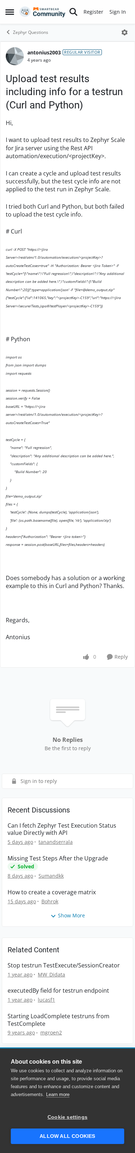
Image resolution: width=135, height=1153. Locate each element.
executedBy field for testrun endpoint (58, 990)
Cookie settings (67, 1117)
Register (93, 11)
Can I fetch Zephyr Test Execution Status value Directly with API (62, 829)
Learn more (57, 1094)
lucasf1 (46, 999)
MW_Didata (51, 974)
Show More (71, 915)
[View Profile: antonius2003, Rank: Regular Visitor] (15, 56)
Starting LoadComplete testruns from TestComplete (58, 1020)
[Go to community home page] (42, 11)
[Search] (73, 12)
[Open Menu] (125, 32)
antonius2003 (44, 52)
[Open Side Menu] (10, 11)
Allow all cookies (67, 1136)
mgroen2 (51, 1032)
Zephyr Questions (30, 32)
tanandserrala (56, 841)
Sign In (117, 11)
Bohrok (49, 901)
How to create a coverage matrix (52, 892)
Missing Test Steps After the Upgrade (58, 858)
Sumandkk (51, 875)
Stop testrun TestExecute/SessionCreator (64, 965)
